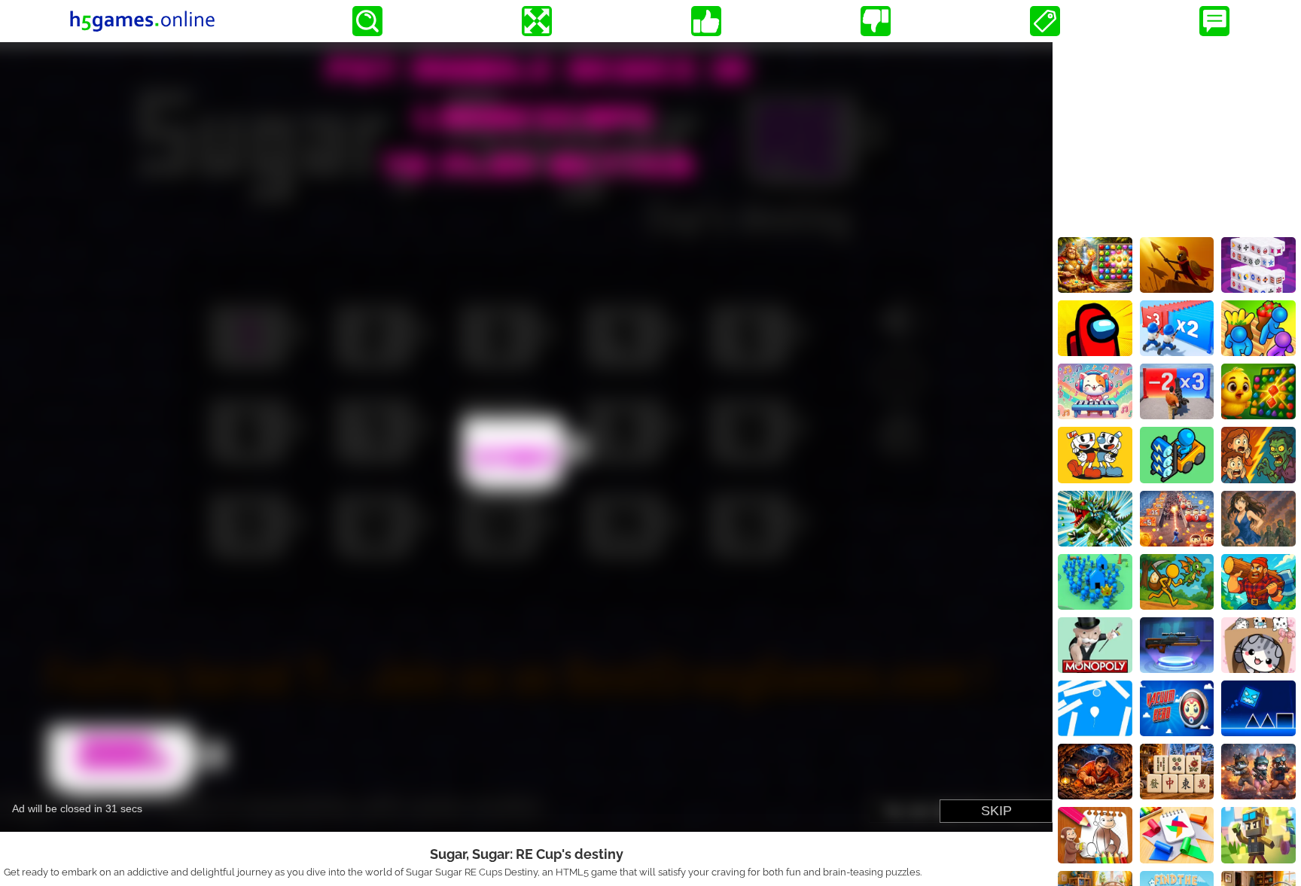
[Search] (367, 21)
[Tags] (1045, 21)
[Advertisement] (1177, 136)
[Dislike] (876, 21)
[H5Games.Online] (142, 21)
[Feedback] (1214, 21)
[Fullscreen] (537, 21)
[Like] (706, 21)
